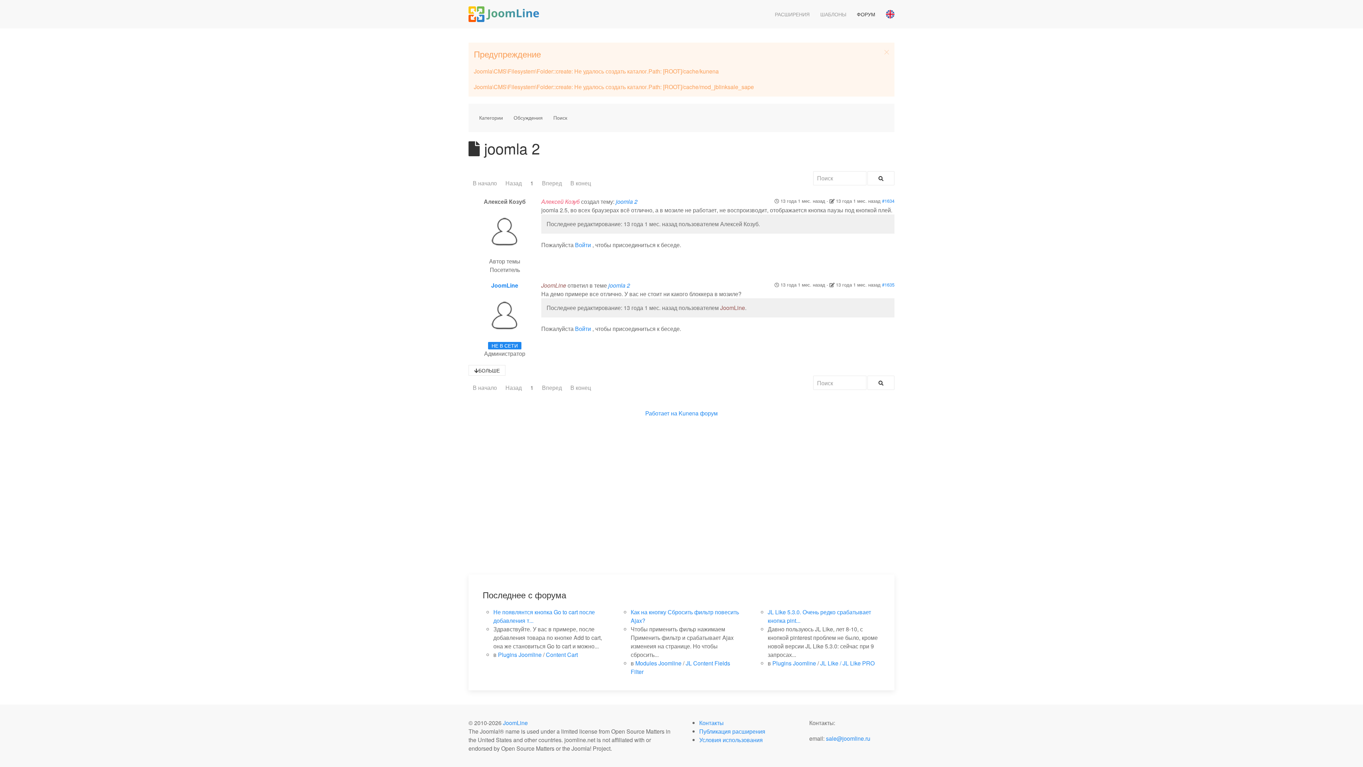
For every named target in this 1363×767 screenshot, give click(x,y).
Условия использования (731, 740)
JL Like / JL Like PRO (847, 663)
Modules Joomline (658, 663)
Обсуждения (528, 117)
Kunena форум (698, 413)
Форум (866, 14)
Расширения (792, 14)
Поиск (560, 117)
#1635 (888, 284)
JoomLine (504, 285)
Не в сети (505, 345)
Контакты (711, 723)
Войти (583, 245)
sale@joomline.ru (848, 738)
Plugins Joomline (520, 655)
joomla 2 (626, 201)
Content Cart (562, 655)
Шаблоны (833, 14)
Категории (491, 117)
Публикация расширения (732, 731)
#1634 (888, 200)
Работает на (661, 413)
